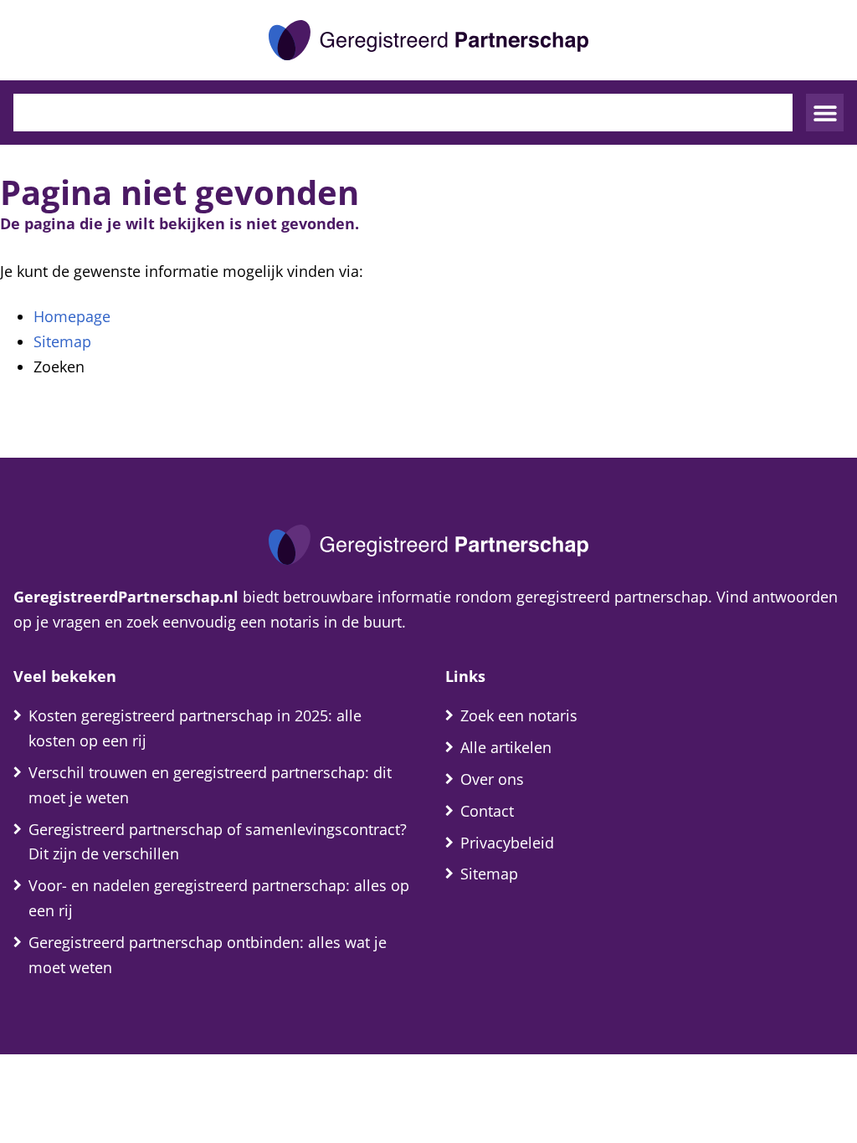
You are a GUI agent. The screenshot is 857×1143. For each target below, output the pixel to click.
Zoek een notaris (518, 715)
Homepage (71, 316)
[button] (825, 112)
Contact (487, 811)
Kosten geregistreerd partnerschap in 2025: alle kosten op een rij (195, 728)
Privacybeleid (507, 843)
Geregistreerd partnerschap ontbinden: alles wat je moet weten (207, 954)
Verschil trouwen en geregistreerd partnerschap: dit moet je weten (210, 784)
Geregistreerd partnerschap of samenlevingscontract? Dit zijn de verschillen (217, 841)
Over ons (492, 779)
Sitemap (62, 341)
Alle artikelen (506, 747)
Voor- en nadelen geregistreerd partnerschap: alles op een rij (218, 897)
